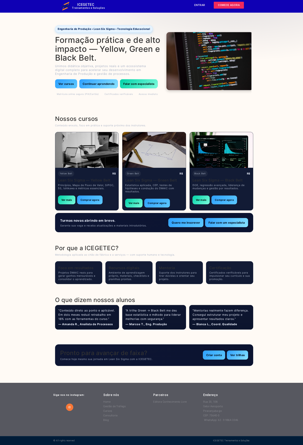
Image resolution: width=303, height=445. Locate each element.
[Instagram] (69, 407)
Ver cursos (66, 84)
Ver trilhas (237, 355)
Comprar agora (89, 199)
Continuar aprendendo (99, 84)
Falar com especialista (138, 84)
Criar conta (214, 355)
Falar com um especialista (226, 222)
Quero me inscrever (186, 222)
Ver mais (66, 199)
